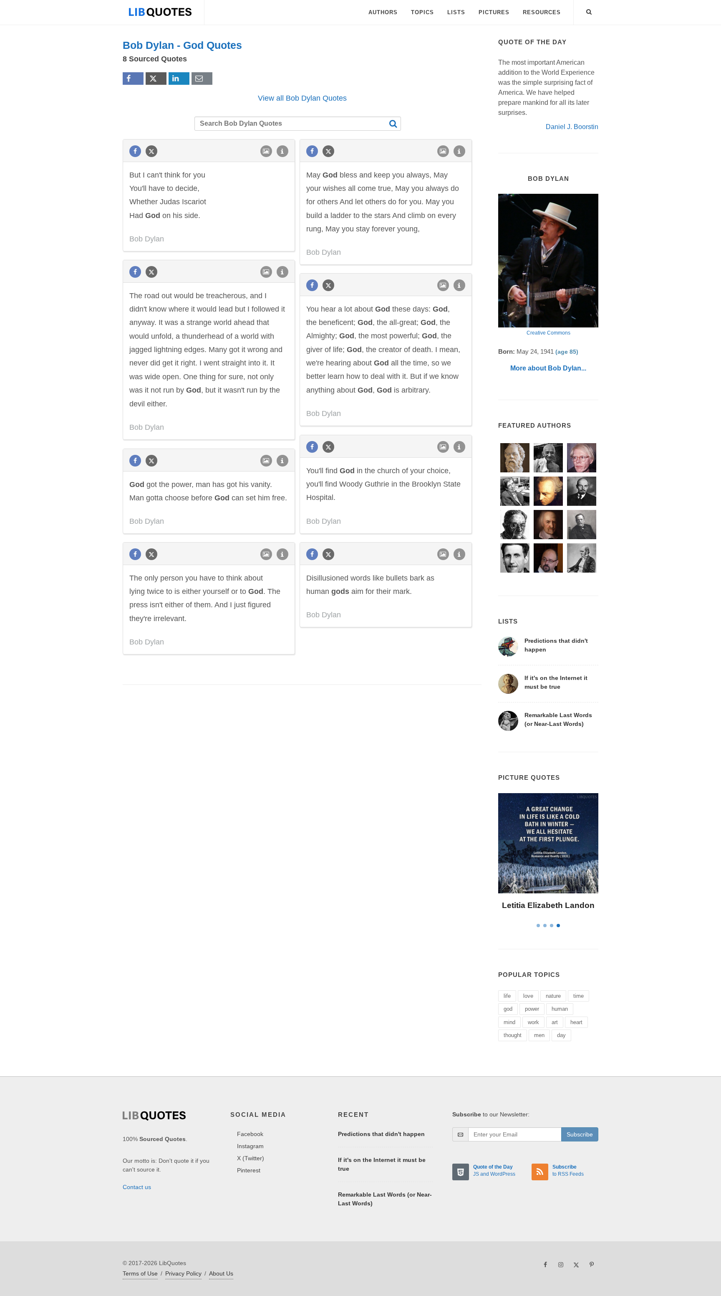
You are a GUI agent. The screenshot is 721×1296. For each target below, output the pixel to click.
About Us (221, 1273)
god (508, 1009)
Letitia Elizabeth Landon (548, 905)
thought (513, 1035)
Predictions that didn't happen (381, 1134)
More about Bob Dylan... (548, 368)
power (532, 1009)
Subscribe (580, 1134)
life (507, 996)
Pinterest (248, 1170)
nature (553, 996)
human (560, 1009)
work (533, 1022)
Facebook (250, 1134)
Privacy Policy (183, 1273)
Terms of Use (140, 1273)
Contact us (137, 1187)
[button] (589, 10)
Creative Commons (548, 333)
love (528, 996)
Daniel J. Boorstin (572, 126)
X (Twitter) (250, 1158)
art (555, 1022)
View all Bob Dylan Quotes (302, 98)
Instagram (250, 1146)
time (578, 996)
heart (576, 1022)
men (539, 1035)
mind (509, 1022)
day (561, 1035)
